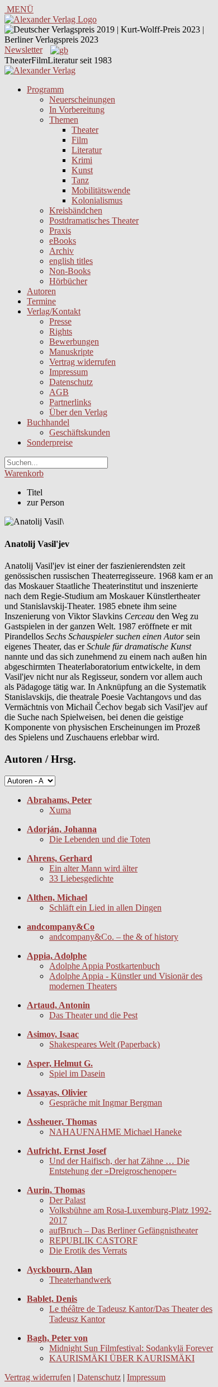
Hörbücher (68, 281)
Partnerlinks (70, 402)
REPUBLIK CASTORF (93, 1240)
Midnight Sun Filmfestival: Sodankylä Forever (131, 1348)
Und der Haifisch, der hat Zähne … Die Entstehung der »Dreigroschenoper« (119, 1166)
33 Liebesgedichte (81, 878)
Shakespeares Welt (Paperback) (104, 1044)
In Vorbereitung (77, 109)
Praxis (60, 230)
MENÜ (19, 9)
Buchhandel (48, 422)
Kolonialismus (97, 200)
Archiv (61, 251)
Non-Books (70, 271)
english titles (71, 261)
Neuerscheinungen (82, 99)
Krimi (82, 160)
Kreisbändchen (75, 210)
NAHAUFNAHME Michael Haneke (115, 1131)
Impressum (68, 372)
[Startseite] (39, 70)
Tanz (80, 180)
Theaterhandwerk (80, 1279)
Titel (34, 492)
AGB (59, 392)
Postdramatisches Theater (94, 220)
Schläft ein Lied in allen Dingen (105, 907)
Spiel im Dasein (77, 1073)
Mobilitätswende (101, 190)
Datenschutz (71, 382)
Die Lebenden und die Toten (99, 839)
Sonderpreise (50, 442)
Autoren (41, 291)
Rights (60, 331)
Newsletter (23, 49)
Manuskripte (71, 351)
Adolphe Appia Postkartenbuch (104, 966)
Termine (41, 301)
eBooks (62, 240)
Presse (60, 321)
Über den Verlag (78, 412)
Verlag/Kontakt (53, 311)
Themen (63, 119)
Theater (85, 129)
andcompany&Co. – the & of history (113, 936)
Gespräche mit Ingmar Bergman (105, 1102)
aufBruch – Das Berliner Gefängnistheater (123, 1230)
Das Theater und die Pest (93, 1015)
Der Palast (67, 1200)
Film (80, 140)
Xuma (60, 810)
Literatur (87, 150)
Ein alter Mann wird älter (93, 868)
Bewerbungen (74, 341)
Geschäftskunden (79, 432)
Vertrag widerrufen (82, 362)
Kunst (82, 170)
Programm (45, 89)
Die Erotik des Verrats (88, 1250)
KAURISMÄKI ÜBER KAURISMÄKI (122, 1358)
